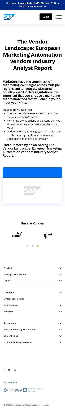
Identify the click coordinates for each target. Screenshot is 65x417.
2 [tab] (32, 246)
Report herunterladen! (30, 6)
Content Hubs (10, 336)
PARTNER (8, 311)
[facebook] (4, 370)
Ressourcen (9, 323)
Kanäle (7, 281)
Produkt (7, 268)
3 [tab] (38, 246)
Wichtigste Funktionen (15, 274)
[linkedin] (15, 370)
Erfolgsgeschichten (13, 299)
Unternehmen (10, 305)
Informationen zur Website (17, 342)
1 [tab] (27, 246)
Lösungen (8, 292)
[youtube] (9, 370)
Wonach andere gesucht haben (19, 329)
